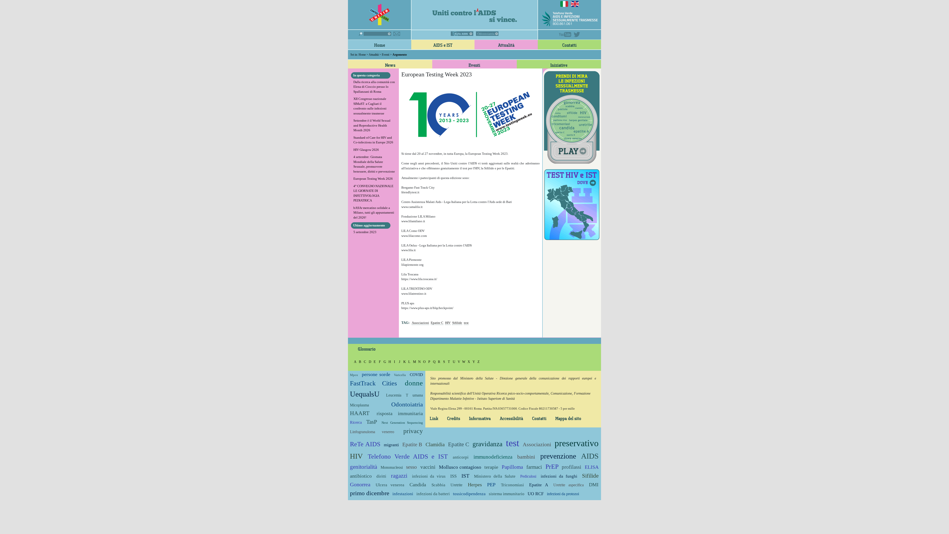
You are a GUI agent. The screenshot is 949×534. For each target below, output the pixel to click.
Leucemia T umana (404, 395)
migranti (391, 444)
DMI (594, 484)
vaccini (427, 467)
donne (414, 383)
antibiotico (361, 476)
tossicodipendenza (469, 493)
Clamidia (435, 444)
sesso (411, 467)
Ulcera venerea (390, 485)
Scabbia (438, 485)
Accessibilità (511, 418)
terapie (491, 467)
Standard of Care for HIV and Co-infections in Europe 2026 (373, 140)
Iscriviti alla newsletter (396, 34)
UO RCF (536, 493)
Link (434, 418)
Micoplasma (359, 405)
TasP (371, 422)
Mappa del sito (568, 418)
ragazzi (399, 475)
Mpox (354, 375)
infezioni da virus (429, 476)
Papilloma (512, 467)
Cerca (375, 34)
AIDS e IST (443, 45)
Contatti (569, 45)
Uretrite (456, 485)
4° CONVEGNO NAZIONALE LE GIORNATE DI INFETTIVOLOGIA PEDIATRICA (373, 193)
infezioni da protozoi (563, 494)
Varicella (400, 375)
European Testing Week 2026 (373, 178)
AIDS (590, 456)
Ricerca (356, 422)
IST (465, 476)
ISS (453, 476)
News (390, 65)
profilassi (571, 467)
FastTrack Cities (373, 383)
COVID (416, 374)
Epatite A (538, 484)
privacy (413, 431)
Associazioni (420, 323)
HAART (359, 413)
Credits (453, 418)
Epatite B (412, 444)
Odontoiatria (486, 34)
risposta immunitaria (400, 413)
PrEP (552, 466)
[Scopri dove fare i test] (572, 204)
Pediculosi (528, 476)
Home (379, 45)
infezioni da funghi (559, 476)
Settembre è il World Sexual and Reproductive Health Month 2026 (371, 125)
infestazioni (402, 493)
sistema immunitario (506, 493)
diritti (381, 476)
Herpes (475, 484)
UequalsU (365, 394)
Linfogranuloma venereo (372, 432)
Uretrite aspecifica (568, 485)
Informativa (480, 418)
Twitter (576, 34)
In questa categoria (366, 75)
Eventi (385, 54)
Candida (418, 484)
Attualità (506, 45)
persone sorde (376, 374)
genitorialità (363, 467)
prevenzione (558, 456)
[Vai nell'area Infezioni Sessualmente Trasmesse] (572, 117)
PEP (491, 484)
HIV (448, 323)
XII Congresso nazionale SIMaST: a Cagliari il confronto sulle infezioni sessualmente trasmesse (370, 106)
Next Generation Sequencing (402, 422)
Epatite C (437, 323)
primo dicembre (369, 493)
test (466, 323)
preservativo (577, 443)
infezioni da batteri (433, 493)
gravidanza (487, 444)
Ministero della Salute (495, 476)
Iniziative (558, 65)
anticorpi (461, 457)
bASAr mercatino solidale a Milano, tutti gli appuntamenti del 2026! (373, 212)
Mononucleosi (392, 467)
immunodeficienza (493, 457)
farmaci (534, 467)
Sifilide (457, 323)
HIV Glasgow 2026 (366, 150)
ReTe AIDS (462, 33)
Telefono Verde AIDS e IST (408, 456)
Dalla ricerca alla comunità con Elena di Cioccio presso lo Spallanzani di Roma (374, 86)
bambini (526, 457)
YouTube (565, 34)
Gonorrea (360, 484)
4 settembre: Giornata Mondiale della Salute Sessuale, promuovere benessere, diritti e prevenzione (374, 164)
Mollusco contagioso (460, 467)
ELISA (592, 467)
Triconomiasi (512, 485)
